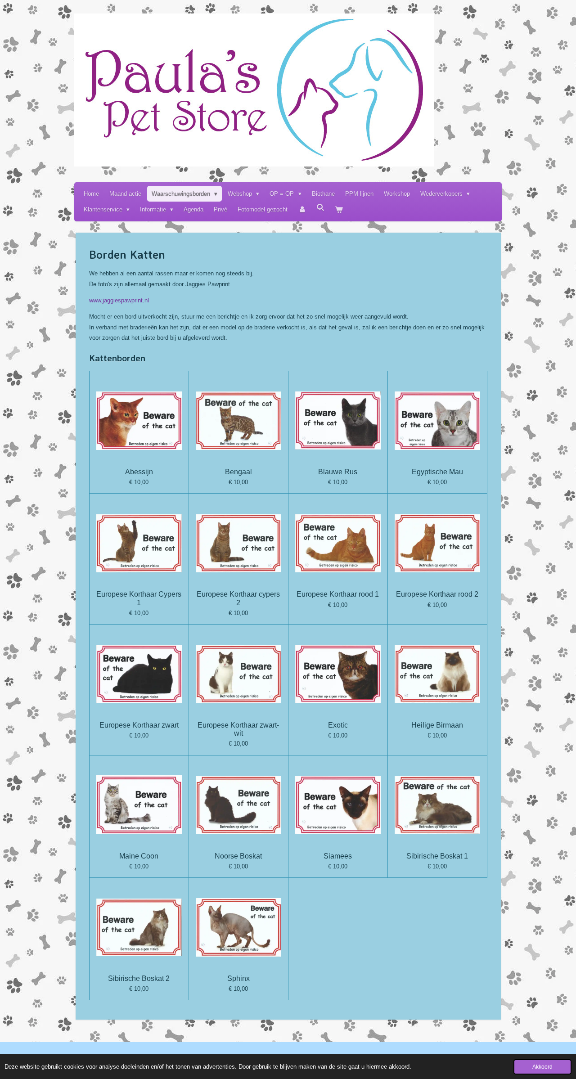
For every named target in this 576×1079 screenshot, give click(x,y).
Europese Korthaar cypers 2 (238, 598)
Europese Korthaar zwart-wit (238, 729)
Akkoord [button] (542, 1067)
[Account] (301, 209)
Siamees (338, 856)
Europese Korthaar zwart (139, 725)
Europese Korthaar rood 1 (338, 594)
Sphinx (238, 978)
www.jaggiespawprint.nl (119, 300)
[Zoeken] (320, 208)
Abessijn (139, 472)
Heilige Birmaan (437, 725)
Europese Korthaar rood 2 (437, 594)
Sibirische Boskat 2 (139, 978)
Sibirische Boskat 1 (437, 856)
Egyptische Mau (437, 472)
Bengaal (238, 472)
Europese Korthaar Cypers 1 (138, 598)
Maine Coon (138, 856)
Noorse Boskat (238, 856)
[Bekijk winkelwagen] (339, 209)
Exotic (338, 725)
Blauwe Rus (337, 472)
